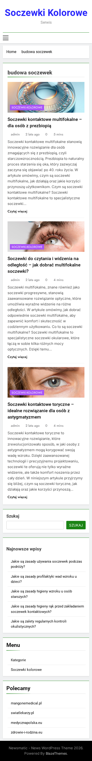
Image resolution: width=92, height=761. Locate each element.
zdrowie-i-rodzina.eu (26, 732)
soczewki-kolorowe (27, 107)
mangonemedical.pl (26, 703)
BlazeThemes (56, 753)
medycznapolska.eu (26, 723)
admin (15, 134)
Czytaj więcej (17, 211)
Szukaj (12, 516)
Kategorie (18, 660)
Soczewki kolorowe (46, 12)
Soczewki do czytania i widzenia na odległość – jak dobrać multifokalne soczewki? (44, 265)
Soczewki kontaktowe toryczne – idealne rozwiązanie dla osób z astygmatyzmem (41, 411)
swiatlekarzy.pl (22, 713)
